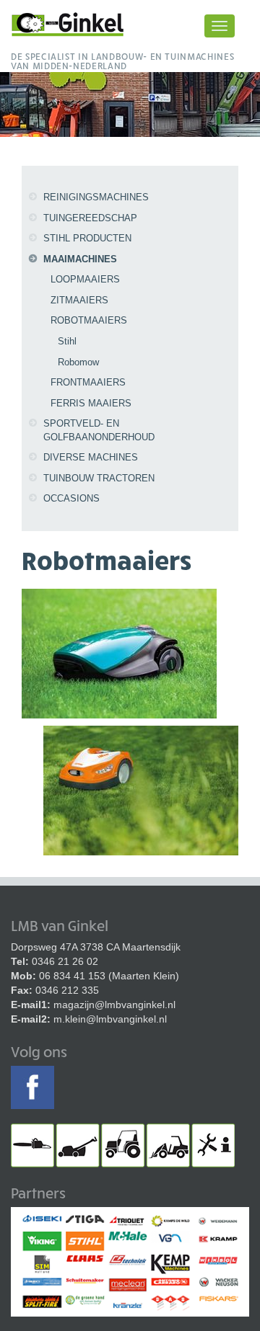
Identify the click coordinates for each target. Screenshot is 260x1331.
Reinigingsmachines (96, 197)
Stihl (67, 341)
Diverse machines (90, 457)
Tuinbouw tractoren (99, 478)
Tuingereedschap (90, 218)
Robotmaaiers (89, 320)
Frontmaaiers (88, 382)
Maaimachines (80, 259)
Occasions (71, 498)
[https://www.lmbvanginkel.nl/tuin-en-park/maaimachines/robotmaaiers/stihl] (140, 789)
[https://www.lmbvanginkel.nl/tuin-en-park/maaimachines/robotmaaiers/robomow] (119, 652)
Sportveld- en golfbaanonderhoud (99, 430)
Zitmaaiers (79, 300)
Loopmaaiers (85, 279)
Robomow (78, 362)
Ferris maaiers (91, 403)
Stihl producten (87, 238)
